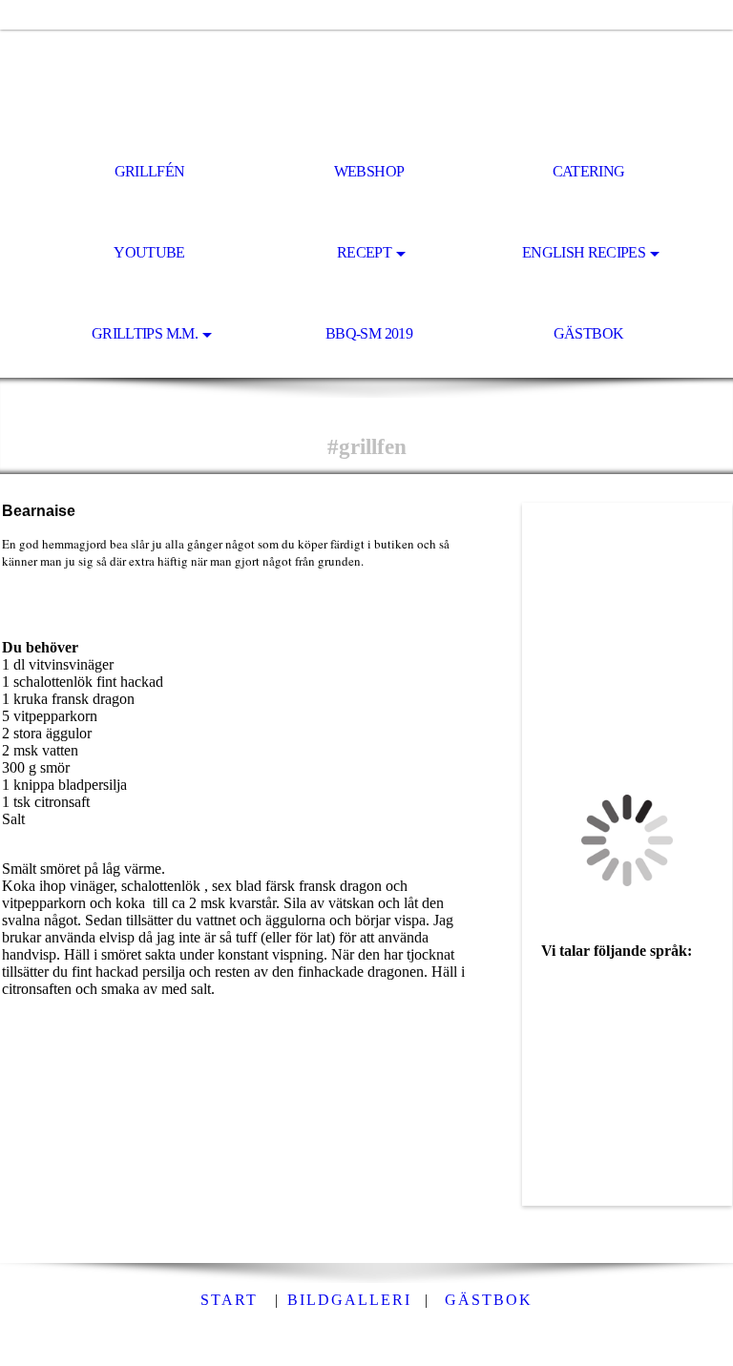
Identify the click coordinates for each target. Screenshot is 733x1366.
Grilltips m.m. (145, 333)
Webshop (369, 171)
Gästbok (589, 333)
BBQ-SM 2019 (368, 333)
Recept (364, 252)
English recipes (583, 252)
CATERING (589, 171)
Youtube (149, 252)
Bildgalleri (349, 1300)
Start (229, 1300)
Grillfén (150, 171)
